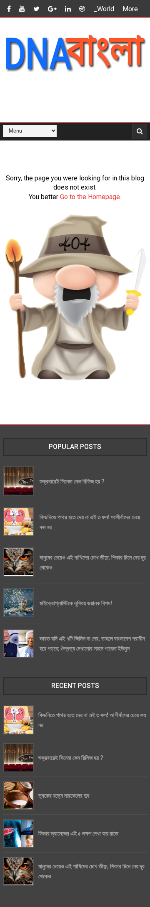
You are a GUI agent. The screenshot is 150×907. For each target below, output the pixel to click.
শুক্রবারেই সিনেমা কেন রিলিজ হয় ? (72, 481)
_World (103, 9)
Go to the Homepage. (90, 197)
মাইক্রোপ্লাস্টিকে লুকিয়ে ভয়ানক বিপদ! (76, 603)
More (130, 9)
